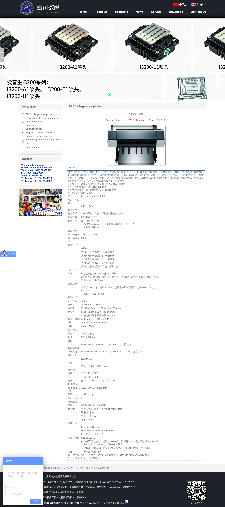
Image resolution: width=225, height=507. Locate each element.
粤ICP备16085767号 (90, 502)
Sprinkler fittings (34, 128)
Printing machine (34, 121)
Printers (30, 125)
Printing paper (33, 147)
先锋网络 (119, 502)
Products (121, 11)
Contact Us (198, 11)
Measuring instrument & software (43, 139)
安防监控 (68, 468)
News (139, 11)
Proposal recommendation (39, 136)
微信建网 (46, 468)
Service (156, 11)
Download (176, 11)
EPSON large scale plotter (39, 114)
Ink (27, 143)
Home (83, 11)
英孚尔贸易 (103, 468)
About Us (101, 11)
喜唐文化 (90, 468)
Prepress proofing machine (40, 132)
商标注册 (57, 468)
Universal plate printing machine (42, 118)
